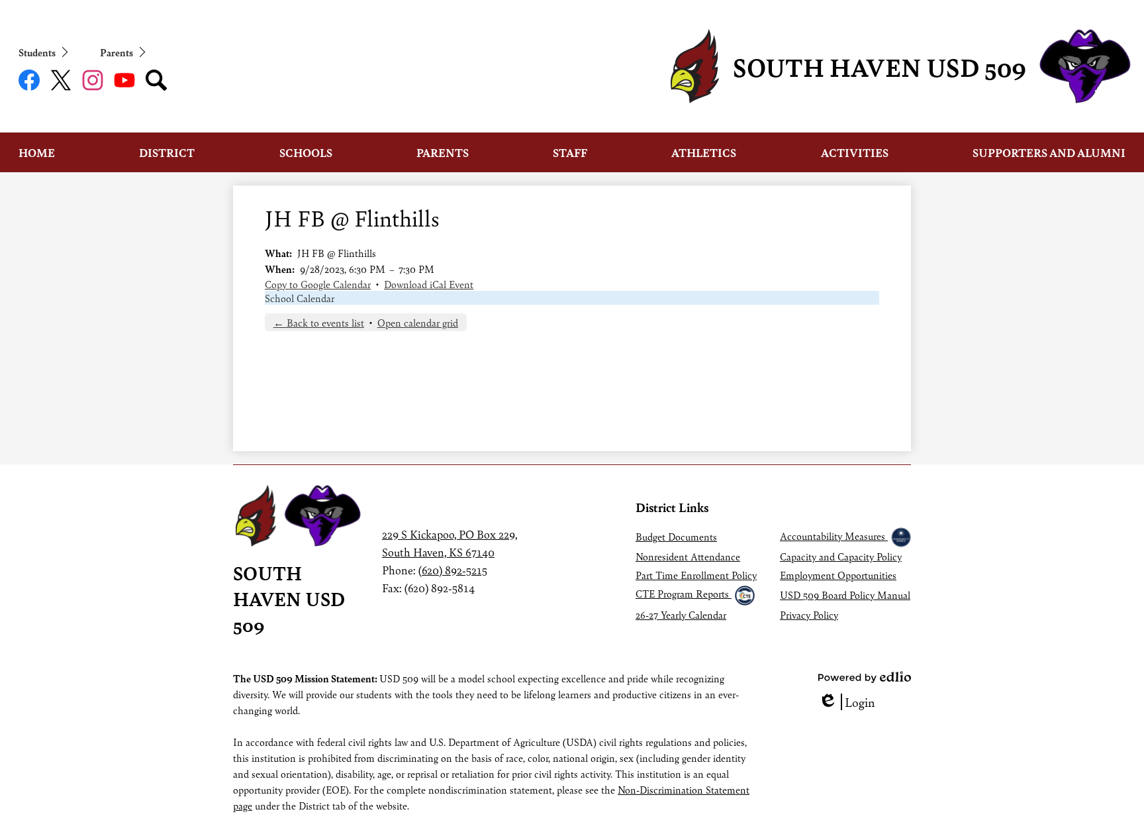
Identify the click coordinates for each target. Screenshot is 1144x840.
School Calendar (299, 298)
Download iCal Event (428, 284)
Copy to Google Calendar (318, 284)
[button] (36, 152)
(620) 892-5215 (452, 570)
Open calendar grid (417, 322)
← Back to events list (318, 322)
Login (846, 702)
